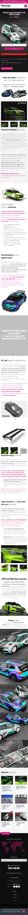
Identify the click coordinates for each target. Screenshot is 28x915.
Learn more (14, 913)
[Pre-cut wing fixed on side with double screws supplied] (4, 450)
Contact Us (15, 894)
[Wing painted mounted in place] (14, 450)
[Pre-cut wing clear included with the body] (23, 450)
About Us (15, 897)
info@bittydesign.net (16, 884)
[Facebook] (14, 887)
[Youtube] (19, 887)
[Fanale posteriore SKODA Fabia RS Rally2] (4, 567)
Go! (25, 860)
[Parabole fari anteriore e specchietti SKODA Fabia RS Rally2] (14, 567)
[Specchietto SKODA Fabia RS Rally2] (23, 567)
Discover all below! (7, 68)
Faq (15, 900)
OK (23, 911)
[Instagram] (17, 887)
